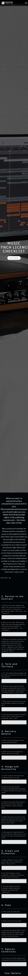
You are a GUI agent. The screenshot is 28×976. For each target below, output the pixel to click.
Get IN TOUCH (14, 257)
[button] (26, 3)
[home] (12, 3)
